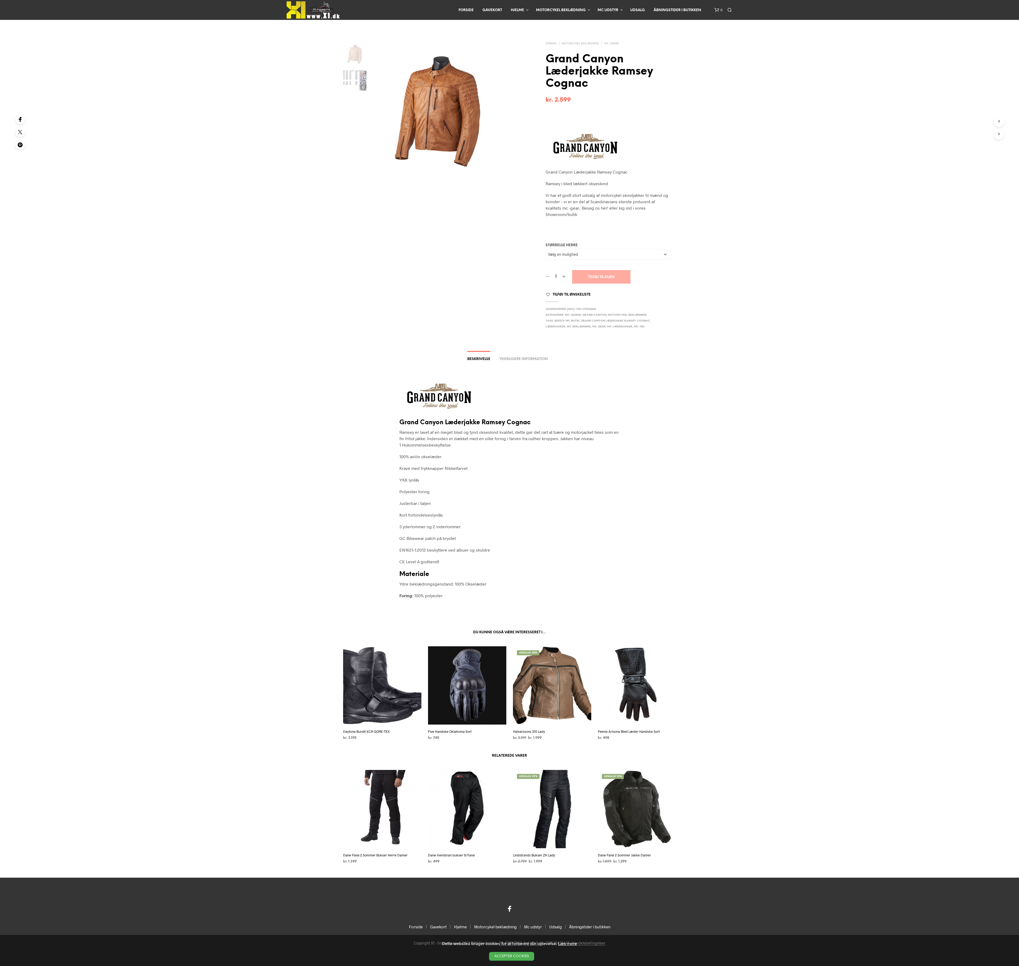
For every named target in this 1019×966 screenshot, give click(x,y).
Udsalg (637, 10)
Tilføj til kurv (601, 277)
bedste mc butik (567, 320)
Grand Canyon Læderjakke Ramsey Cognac (615, 320)
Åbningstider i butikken (677, 10)
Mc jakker (611, 43)
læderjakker (555, 326)
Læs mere (567, 943)
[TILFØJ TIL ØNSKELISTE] (382, 714)
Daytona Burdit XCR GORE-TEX (366, 731)
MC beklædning (579, 326)
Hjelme (517, 10)
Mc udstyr (608, 10)
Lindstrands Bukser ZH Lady (534, 855)
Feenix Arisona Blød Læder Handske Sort (629, 731)
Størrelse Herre (562, 245)
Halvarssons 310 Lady (529, 731)
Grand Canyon (594, 315)
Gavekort (492, 10)
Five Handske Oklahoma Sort (450, 731)
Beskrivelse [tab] (478, 359)
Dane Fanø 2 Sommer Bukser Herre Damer (375, 855)
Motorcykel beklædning (561, 10)
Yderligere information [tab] (523, 359)
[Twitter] (20, 132)
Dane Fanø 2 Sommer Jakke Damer (624, 855)
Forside (466, 10)
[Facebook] (20, 119)
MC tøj (639, 326)
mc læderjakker (619, 326)
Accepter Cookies (511, 956)
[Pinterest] (20, 145)
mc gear (599, 326)
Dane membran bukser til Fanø (451, 855)
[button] (718, 10)
